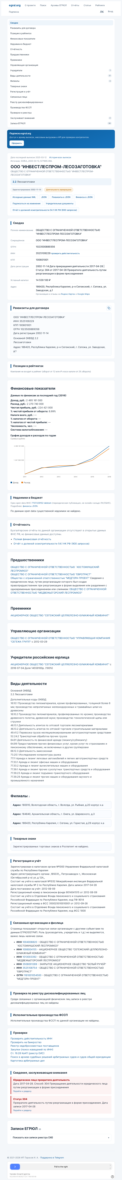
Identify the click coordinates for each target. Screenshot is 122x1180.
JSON (44, 197)
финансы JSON (30, 506)
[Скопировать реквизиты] (108, 308)
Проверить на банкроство (26, 1042)
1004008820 (30, 941)
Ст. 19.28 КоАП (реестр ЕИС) (27, 1053)
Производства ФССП (21, 107)
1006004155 (30, 949)
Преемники (16, 60)
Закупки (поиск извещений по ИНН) (32, 1049)
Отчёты (75, 5)
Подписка (14, 12)
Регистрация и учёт (20, 91)
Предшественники (19, 54)
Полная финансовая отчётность (32, 539)
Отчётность (16, 49)
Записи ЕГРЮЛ (60, 123)
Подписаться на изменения (26, 203)
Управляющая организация (24, 65)
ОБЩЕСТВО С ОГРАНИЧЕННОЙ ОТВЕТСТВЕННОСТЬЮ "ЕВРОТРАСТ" (51, 574)
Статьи (87, 5)
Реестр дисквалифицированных (26, 102)
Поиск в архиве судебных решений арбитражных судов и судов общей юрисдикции (61, 1056)
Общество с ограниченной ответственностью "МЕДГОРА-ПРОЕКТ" (50, 578)
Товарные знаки (18, 86)
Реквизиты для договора (23, 28)
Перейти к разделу (22, 1091)
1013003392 (30, 956)
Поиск (43, 5)
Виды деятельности (60, 75)
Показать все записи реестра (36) (61, 1137)
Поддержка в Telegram (52, 1157)
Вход (110, 11)
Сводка (14, 23)
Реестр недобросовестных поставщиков (35, 1045)
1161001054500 (32, 975)
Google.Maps (83, 294)
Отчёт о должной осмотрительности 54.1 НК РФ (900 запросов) (45, 210)
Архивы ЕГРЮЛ (59, 5)
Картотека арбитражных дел (27, 1060)
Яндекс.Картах (68, 294)
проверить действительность (65, 253)
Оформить (17, 143)
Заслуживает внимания (60, 118)
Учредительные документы (59, 203)
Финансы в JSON (84, 197)
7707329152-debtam (41, 503)
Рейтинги (100, 5)
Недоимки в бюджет (20, 44)
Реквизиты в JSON (61, 197)
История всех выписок (60, 157)
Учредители (60, 70)
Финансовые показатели (22, 38)
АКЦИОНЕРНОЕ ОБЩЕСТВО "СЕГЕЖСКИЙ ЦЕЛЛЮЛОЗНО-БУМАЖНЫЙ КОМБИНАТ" (60, 615)
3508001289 (30, 964)
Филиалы (60, 81)
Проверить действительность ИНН (31, 1038)
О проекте (30, 5)
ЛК (102, 11)
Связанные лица (18, 97)
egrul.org (14, 5)
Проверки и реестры (21, 112)
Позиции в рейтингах (21, 33)
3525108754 (30, 967)
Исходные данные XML (24, 197)
